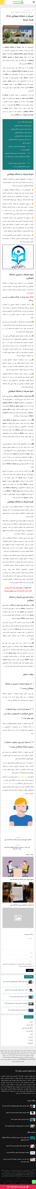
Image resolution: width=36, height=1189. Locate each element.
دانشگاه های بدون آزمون (27, 1028)
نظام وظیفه (30, 1043)
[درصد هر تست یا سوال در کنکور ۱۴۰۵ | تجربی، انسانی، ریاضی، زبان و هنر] (32, 1159)
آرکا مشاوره (28, 23)
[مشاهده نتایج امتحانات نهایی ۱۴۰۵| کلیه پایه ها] (32, 1153)
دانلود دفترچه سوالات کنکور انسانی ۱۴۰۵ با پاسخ (16, 990)
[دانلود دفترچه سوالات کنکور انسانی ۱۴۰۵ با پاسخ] (30, 990)
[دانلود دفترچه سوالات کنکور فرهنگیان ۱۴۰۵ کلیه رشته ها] (30, 982)
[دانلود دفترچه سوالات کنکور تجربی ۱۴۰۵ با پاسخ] (32, 1146)
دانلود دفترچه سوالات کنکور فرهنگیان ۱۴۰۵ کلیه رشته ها (15, 1106)
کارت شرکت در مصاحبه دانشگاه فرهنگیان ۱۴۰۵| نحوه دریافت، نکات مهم (17, 848)
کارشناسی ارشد (29, 1031)
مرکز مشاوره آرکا (23, 777)
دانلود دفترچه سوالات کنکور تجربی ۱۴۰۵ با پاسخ (17, 1146)
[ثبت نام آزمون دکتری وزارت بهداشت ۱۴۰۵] (30, 1010)
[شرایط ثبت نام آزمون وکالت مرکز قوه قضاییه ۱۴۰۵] (30, 1003)
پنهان (19, 122)
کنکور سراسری (30, 1025)
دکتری (31, 1034)
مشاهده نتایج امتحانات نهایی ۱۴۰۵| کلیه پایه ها (18, 1152)
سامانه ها (31, 1040)
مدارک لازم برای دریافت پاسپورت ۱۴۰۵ (19, 997)
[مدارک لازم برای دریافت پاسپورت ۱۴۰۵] (30, 997)
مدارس (31, 1022)
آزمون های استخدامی (9, 783)
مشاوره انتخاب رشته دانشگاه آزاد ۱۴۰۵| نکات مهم (21, 879)
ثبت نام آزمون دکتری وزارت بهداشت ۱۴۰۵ (18, 1010)
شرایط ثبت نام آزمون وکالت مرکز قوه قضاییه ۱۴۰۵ (16, 1003)
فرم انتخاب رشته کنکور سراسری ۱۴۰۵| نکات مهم (22, 905)
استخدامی (30, 1037)
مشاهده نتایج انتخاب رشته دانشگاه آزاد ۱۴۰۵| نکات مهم (18, 840)
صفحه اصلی (24, 1181)
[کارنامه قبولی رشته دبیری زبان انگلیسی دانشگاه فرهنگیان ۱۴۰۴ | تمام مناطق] (32, 1138)
